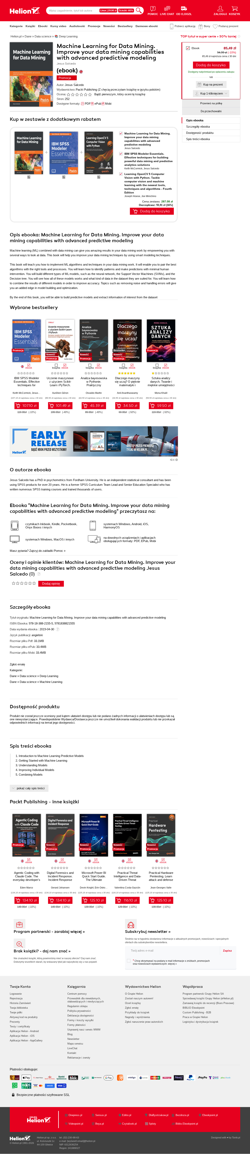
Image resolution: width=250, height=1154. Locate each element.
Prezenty (15, 1021)
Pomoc (58, 550)
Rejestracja (16, 998)
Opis (194, 120)
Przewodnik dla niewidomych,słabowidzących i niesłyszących (85, 1000)
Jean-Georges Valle (160, 887)
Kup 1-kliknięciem (211, 93)
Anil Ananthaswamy (127, 393)
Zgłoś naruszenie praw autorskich (144, 1021)
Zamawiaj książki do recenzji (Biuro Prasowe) (208, 1003)
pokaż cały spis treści (31, 788)
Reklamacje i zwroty (78, 1057)
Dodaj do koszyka (211, 65)
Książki (30, 26)
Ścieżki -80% (126, 10)
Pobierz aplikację (185, 26)
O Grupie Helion (134, 993)
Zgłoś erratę (17, 664)
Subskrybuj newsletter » (148, 931)
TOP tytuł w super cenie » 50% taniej (208, 36)
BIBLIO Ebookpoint (193, 1007)
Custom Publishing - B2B (197, 1012)
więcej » (172, 963)
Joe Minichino (148, 196)
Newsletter (73, 1038)
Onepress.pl (75, 1115)
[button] (175, 339)
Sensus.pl (101, 1115)
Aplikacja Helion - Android (24, 1031)
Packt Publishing (86, 89)
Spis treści (198, 139)
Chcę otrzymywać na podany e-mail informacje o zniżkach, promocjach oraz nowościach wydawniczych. (171, 962)
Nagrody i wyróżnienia (137, 1017)
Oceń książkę (133, 1003)
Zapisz (227, 950)
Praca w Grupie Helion (195, 1017)
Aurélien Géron (60, 393)
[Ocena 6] (90, 94)
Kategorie (16, 26)
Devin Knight (87, 887)
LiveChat (72, 1048)
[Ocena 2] (72, 94)
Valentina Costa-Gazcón (127, 887)
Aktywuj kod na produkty (24, 1017)
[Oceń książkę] (79, 94)
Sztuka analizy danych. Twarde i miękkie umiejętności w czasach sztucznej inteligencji (160, 385)
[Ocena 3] (77, 94)
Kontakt (71, 1053)
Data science (28, 676)
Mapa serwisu (75, 1043)
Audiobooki (77, 26)
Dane (13, 676)
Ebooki (42, 26)
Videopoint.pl (76, 1123)
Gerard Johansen (60, 887)
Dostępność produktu (199, 132)
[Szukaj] (139, 10)
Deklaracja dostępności (80, 1015)
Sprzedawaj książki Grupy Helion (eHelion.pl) (208, 998)
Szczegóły (198, 126)
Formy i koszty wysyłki (80, 1020)
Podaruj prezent (228, 26)
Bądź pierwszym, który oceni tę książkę (119, 94)
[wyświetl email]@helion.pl (81, 1141)
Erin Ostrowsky (102, 887)
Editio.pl (126, 1115)
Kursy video (58, 26)
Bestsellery (125, 26)
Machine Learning (51, 681)
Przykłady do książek (137, 1012)
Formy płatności (76, 1024)
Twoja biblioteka (19, 1007)
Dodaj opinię (51, 583)
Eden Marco (26, 887)
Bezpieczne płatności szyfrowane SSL (43, 1095)
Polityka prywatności (79, 1010)
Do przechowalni (211, 111)
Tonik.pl (236, 1137)
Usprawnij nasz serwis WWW (83, 1029)
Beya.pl (99, 1123)
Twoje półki (16, 1012)
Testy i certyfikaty (20, 1026)
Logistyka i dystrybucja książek (200, 1021)
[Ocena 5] (85, 94)
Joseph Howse (132, 196)
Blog (69, 1034)
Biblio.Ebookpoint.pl (187, 1123)
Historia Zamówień (20, 1003)
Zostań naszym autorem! (139, 998)
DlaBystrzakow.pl (158, 1115)
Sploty (152, 1123)
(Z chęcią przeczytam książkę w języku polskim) (129, 89)
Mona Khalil (161, 393)
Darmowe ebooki (147, 26)
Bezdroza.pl (182, 1115)
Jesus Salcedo (74, 85)
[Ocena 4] (81, 94)
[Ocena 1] (68, 94)
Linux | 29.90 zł (108, 10)
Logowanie (16, 993)
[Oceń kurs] (24, 583)
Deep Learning (49, 676)
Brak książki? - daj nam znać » (42, 951)
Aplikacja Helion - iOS (22, 1035)
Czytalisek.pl (129, 1123)
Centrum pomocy (77, 993)
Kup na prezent (213, 84)
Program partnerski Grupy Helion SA (203, 993)
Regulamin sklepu (77, 1006)
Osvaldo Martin (94, 393)
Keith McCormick (133, 168)
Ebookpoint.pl (210, 1115)
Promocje (94, 26)
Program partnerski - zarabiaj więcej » (49, 931)
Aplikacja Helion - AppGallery (26, 1040)
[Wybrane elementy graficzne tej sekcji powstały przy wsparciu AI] (176, 460)
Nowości (109, 26)
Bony (207, 26)
